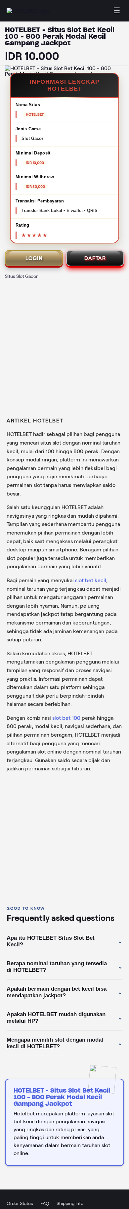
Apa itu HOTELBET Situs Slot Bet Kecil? (64, 941)
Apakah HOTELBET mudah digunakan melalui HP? (64, 1017)
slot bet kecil (90, 580)
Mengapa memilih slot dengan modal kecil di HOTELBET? (64, 1043)
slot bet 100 (66, 718)
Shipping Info (70, 1203)
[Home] (28, 11)
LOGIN (34, 258)
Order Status (20, 1203)
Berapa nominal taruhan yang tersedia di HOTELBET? (64, 966)
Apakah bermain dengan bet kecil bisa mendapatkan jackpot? (64, 992)
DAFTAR (95, 258)
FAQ (44, 1203)
